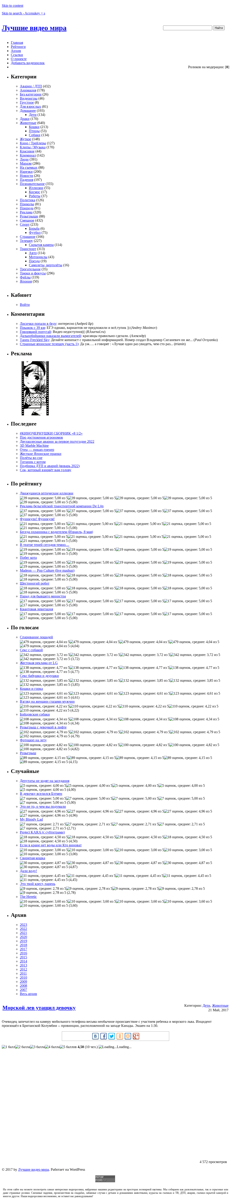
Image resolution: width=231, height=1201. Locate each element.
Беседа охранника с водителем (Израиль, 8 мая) (56, 532)
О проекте (19, 59)
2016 (23, 953)
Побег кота (28, 558)
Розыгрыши (29, 216)
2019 (23, 941)
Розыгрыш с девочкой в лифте (43, 727)
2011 (23, 973)
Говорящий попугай (35, 332)
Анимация (28, 90)
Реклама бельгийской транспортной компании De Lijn (62, 506)
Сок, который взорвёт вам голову (45, 470)
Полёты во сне (31, 458)
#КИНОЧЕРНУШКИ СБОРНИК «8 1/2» (51, 433)
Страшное (27, 237)
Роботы (34, 196)
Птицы (34, 131)
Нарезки (26, 171)
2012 (23, 969)
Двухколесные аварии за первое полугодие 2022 (57, 441)
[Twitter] (112, 1036)
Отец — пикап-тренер (37, 450)
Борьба (34, 228)
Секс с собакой (31, 650)
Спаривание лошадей (36, 637)
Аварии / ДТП (31, 86)
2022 (23, 929)
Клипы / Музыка (33, 147)
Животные (28, 123)
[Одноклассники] (120, 1036)
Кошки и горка (31, 689)
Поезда (34, 261)
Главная (17, 42)
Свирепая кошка (32, 858)
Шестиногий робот (34, 583)
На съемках (28, 167)
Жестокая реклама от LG (39, 663)
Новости (26, 176)
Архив (16, 51)
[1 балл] (8, 1047)
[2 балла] (22, 1047)
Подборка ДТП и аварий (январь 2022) (50, 466)
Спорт (25, 224)
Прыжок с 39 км (32, 328)
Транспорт (28, 249)
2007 (23, 990)
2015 (23, 957)
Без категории (31, 94)
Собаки (34, 135)
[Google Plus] (136, 1036)
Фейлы (25, 277)
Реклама (26, 212)
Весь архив (28, 994)
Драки (25, 119)
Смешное (27, 220)
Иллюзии (36, 188)
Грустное (27, 102)
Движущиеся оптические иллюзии (46, 493)
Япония (26, 281)
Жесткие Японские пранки (40, 454)
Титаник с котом (33, 462)
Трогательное (30, 269)
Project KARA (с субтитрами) (42, 832)
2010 (23, 977)
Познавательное (32, 184)
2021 (23, 933)
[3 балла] (37, 1047)
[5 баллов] (68, 1047)
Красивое (27, 151)
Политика (27, 200)
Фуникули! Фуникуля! (37, 519)
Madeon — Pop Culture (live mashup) (47, 570)
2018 (23, 945)
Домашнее (28, 110)
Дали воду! (28, 871)
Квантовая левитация (36, 609)
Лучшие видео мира (34, 28)
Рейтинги (18, 47)
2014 (23, 961)
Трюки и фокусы (33, 273)
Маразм (26, 163)
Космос (34, 192)
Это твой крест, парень (37, 884)
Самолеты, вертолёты (45, 265)
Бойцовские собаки (35, 714)
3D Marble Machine (34, 445)
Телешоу (26, 241)
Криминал (28, 155)
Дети (33, 115)
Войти (25, 305)
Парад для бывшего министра (43, 596)
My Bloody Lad (31, 819)
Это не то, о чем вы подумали (43, 806)
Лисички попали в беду (38, 323)
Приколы (27, 204)
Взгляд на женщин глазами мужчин (47, 701)
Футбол (35, 232)
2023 (23, 925)
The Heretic (28, 897)
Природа (26, 208)
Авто (33, 253)
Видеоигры (28, 98)
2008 (23, 986)
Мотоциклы (38, 257)
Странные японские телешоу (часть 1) (49, 344)
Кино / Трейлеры (33, 143)
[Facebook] (103, 1036)
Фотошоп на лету (33, 740)
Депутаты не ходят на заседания (44, 781)
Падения (26, 180)
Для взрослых (30, 106)
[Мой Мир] (128, 1036)
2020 (23, 937)
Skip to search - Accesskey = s (23, 13)
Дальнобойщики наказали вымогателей (50, 336)
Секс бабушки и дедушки (39, 676)
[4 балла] (52, 1047)
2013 (23, 965)
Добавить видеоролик (28, 63)
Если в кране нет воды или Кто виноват (51, 845)
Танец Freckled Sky (34, 340)
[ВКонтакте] (95, 1036)
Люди (24, 159)
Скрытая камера (41, 245)
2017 (23, 949)
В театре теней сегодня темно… (44, 545)
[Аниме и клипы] (35, 414)
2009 (23, 981)
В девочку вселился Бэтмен (41, 794)
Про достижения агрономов (41, 437)
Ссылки (17, 55)
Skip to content (12, 5)
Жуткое (25, 139)
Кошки (34, 127)
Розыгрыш (28, 753)
